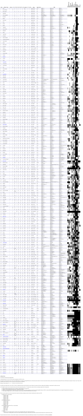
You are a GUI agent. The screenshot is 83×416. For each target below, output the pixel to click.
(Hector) (4, 357)
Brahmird (4, 56)
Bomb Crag (4, 216)
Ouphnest (4, 157)
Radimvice (4, 324)
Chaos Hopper (5, 242)
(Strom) (4, 355)
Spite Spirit (4, 303)
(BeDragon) (4, 346)
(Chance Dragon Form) (6, 348)
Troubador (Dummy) (5, 336)
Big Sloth (4, 289)
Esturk (4, 334)
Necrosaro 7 (4, 372)
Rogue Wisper (5, 124)
